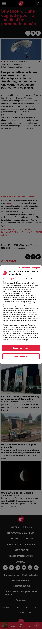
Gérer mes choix (21, 356)
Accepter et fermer (21, 348)
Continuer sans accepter (29, 267)
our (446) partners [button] (14, 279)
